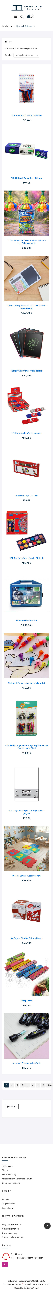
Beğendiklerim (8, 1204)
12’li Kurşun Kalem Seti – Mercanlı (26, 433)
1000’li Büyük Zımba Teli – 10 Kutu (26, 178)
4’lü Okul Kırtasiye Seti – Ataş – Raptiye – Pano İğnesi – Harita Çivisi (26, 746)
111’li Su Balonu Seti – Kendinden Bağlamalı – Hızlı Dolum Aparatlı (26, 242)
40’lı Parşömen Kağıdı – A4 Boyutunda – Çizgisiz (26, 812)
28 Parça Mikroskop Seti (26, 621)
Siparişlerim (7, 1208)
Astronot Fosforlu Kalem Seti (26, 1063)
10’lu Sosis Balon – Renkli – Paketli (26, 115)
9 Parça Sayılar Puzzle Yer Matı (26, 876)
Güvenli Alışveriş (9, 1233)
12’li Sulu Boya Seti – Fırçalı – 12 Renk (26, 558)
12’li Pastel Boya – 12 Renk (26, 496)
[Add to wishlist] (23, 108)
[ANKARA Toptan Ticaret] (26, 8)
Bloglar (5, 1170)
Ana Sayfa (7, 26)
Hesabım (6, 1199)
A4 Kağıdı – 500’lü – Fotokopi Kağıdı (27, 938)
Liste (10, 42)
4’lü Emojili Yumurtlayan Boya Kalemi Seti (26, 683)
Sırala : (8, 55)
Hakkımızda (7, 1166)
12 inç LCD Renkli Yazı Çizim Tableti (26, 371)
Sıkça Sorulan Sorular (11, 1224)
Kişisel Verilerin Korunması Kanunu (17, 1179)
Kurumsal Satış (9, 1174)
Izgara (6, 42)
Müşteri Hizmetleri (10, 1229)
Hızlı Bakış (30, 108)
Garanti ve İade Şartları (12, 1237)
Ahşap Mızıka (26, 1001)
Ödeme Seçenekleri (11, 1183)
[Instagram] (5, 1264)
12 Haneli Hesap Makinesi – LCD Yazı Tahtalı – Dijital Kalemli (26, 307)
